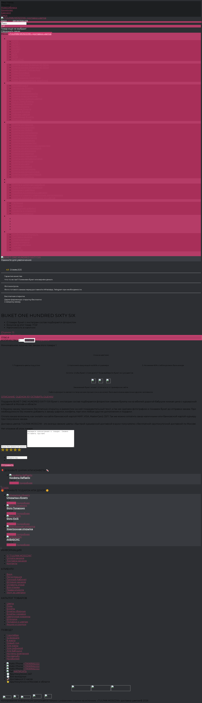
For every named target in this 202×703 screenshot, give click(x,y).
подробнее (25, 483)
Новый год (13, 643)
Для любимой (15, 648)
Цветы (12, 179)
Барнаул (6, 13)
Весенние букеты (33, 255)
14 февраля (13, 638)
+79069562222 (31, 663)
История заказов (16, 582)
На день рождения (18, 653)
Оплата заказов (21, 239)
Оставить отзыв (15, 584)
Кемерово (7, 10)
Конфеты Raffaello (19, 477)
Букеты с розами (16, 614)
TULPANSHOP (17, 38)
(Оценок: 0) (7, 332)
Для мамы (12, 645)
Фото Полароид (16, 508)
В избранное (42, 340)
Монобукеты (16, 122)
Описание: (8, 396)
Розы (12, 62)
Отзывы (16, 247)
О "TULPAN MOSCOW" (19, 555)
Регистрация (14, 577)
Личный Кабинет (17, 579)
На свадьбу (13, 656)
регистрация (20, 20)
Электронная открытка (20, 529)
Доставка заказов (22, 237)
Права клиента (20, 242)
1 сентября (13, 635)
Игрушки (12, 619)
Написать (20, 671)
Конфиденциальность (25, 234)
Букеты (13, 83)
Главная (5, 255)
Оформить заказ (10, 31)
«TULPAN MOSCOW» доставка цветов (30, 34)
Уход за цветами (21, 245)
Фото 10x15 (13, 518)
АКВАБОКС (13, 539)
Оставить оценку (11, 335)
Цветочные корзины (18, 616)
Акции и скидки (16, 624)
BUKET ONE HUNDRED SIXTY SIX (64, 255)
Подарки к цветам (17, 621)
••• (10, 231)
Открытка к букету (17, 498)
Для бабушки (14, 651)
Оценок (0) (23, 396)
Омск (4, 15)
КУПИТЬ (14, 483)
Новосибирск (9, 7)
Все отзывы (13, 587)
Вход (4, 20)
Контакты (17, 250)
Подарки (14, 200)
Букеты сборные (16, 611)
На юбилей (13, 658)
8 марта (11, 640)
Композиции (16, 182)
